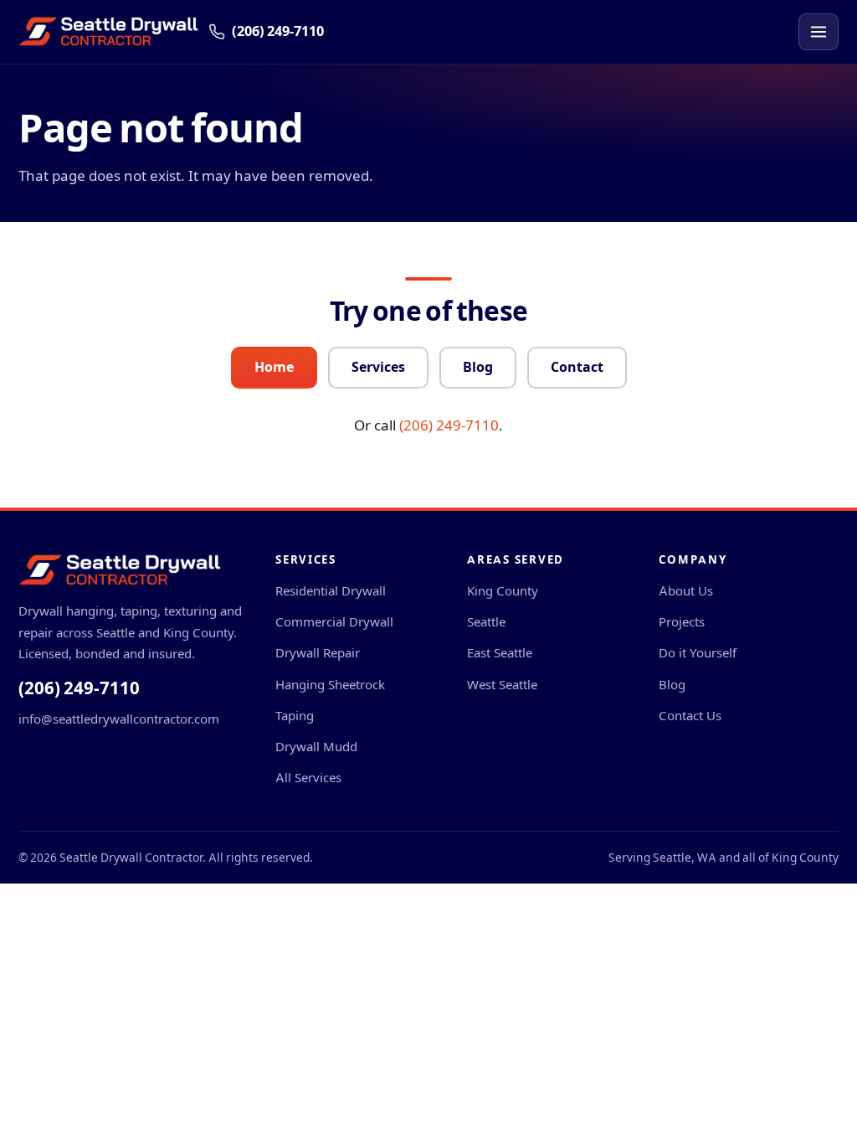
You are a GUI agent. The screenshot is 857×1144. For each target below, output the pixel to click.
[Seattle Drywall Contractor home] (108, 32)
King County (502, 591)
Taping (294, 716)
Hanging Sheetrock (330, 685)
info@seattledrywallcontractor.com (118, 719)
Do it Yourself (697, 653)
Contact (577, 367)
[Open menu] (818, 31)
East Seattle (499, 653)
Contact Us (690, 716)
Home (274, 367)
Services (378, 367)
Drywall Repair (317, 653)
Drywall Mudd (316, 746)
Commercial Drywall (334, 622)
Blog (478, 367)
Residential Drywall (330, 591)
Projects (682, 622)
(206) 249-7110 (449, 425)
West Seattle (502, 685)
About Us (686, 591)
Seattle (486, 622)
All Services (308, 777)
